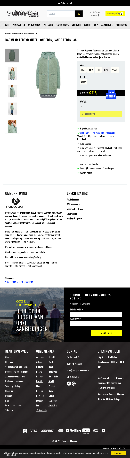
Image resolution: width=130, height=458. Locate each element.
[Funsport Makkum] (23, 13)
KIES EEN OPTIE (88, 114)
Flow (38, 386)
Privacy (8, 395)
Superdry (52, 405)
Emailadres (77, 309)
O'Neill (51, 381)
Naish (50, 366)
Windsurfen (19, 24)
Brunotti (40, 366)
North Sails (53, 376)
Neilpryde (52, 371)
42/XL (106, 70)
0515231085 (73, 376)
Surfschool (62, 24)
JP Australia (41, 410)
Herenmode (121, 24)
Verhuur (76, 24)
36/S (83, 70)
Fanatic (39, 381)
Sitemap (9, 410)
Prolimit (51, 386)
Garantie (9, 391)
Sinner (51, 395)
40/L (98, 70)
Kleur (82, 77)
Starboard (53, 400)
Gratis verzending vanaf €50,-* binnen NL (97, 132)
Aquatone (40, 357)
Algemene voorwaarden (15, 376)
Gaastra (39, 391)
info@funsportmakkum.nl (78, 370)
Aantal (83, 101)
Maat (82, 65)
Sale (7, 24)
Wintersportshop (12, 386)
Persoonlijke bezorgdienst (16, 371)
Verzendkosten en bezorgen (17, 366)
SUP (96, 24)
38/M (91, 70)
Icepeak (39, 400)
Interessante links (13, 405)
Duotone (39, 376)
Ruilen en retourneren (14, 381)
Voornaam (76, 319)
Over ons (9, 362)
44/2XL (115, 70)
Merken (16, 281)
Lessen (87, 24)
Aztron (39, 362)
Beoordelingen (114, 399)
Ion (37, 405)
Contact (8, 357)
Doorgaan (118, 452)
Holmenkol (40, 395)
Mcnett (51, 357)
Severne (51, 391)
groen (83, 81)
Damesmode (107, 24)
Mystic (51, 362)
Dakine (39, 371)
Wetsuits (48, 24)
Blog (7, 400)
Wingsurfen (34, 24)
